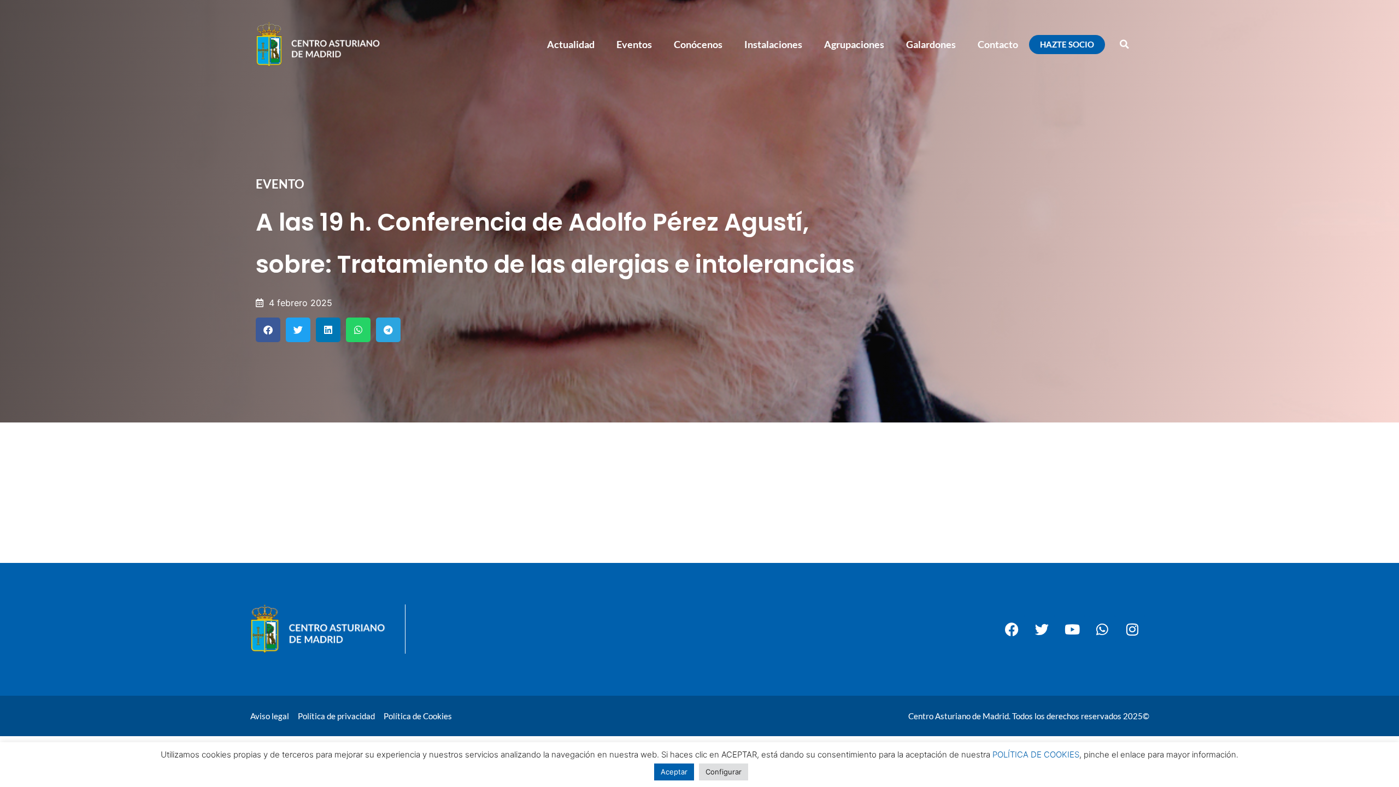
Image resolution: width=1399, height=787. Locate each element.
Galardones (931, 44)
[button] (1124, 44)
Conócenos (698, 44)
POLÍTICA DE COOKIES (1035, 754)
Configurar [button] (724, 771)
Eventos (634, 44)
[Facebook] (1012, 629)
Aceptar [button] (674, 771)
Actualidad (571, 44)
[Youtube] (1072, 629)
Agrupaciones (854, 44)
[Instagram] (1132, 629)
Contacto (998, 44)
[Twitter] (1042, 629)
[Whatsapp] (1102, 629)
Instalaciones (773, 44)
